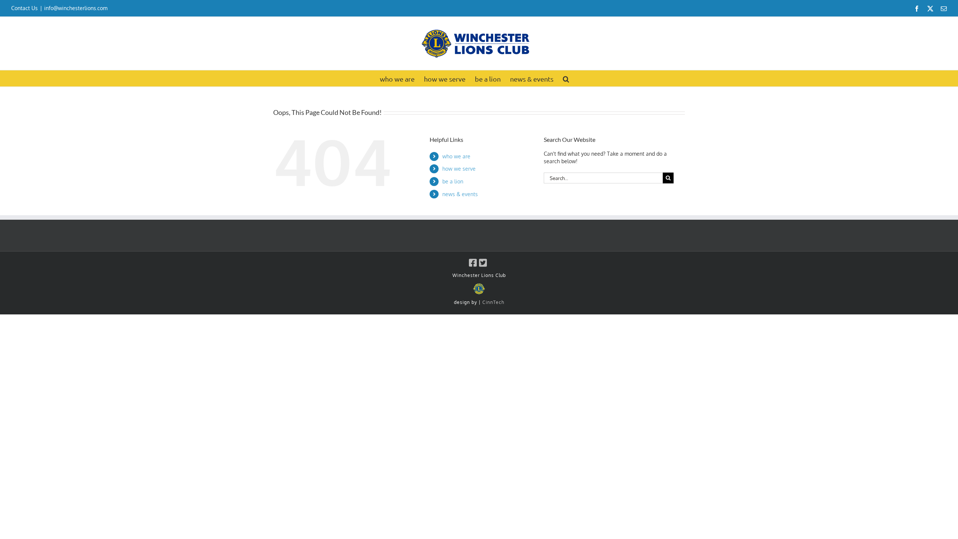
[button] (566, 78)
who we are (456, 156)
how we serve (459, 168)
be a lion (452, 181)
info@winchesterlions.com (75, 8)
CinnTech (493, 302)
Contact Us (24, 8)
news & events (460, 194)
